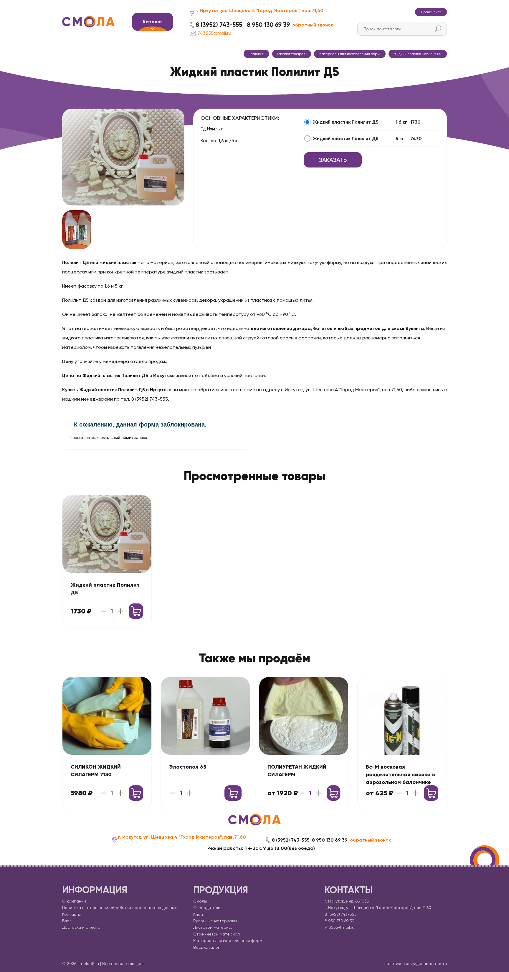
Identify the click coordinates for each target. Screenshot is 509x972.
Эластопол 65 (187, 767)
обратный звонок (312, 25)
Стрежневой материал (216, 934)
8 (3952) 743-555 (219, 24)
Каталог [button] (152, 21)
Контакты (71, 914)
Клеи (198, 914)
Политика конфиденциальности (415, 963)
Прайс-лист (431, 12)
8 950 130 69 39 (268, 24)
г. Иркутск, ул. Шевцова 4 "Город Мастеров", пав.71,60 (259, 10)
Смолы (200, 901)
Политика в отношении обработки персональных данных (119, 907)
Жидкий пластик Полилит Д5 (346, 122)
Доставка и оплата (81, 927)
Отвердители (206, 907)
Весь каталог (206, 947)
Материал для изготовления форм (227, 940)
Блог (66, 920)
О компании (74, 901)
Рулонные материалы (215, 920)
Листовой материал (213, 927)
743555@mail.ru (214, 33)
